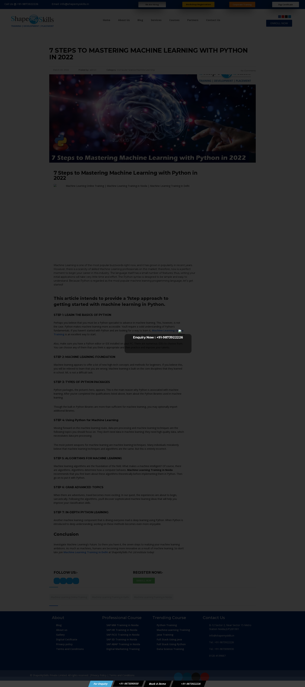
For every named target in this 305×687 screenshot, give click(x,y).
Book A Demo (158, 683)
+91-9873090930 (128, 683)
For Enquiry (100, 683)
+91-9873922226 (190, 683)
